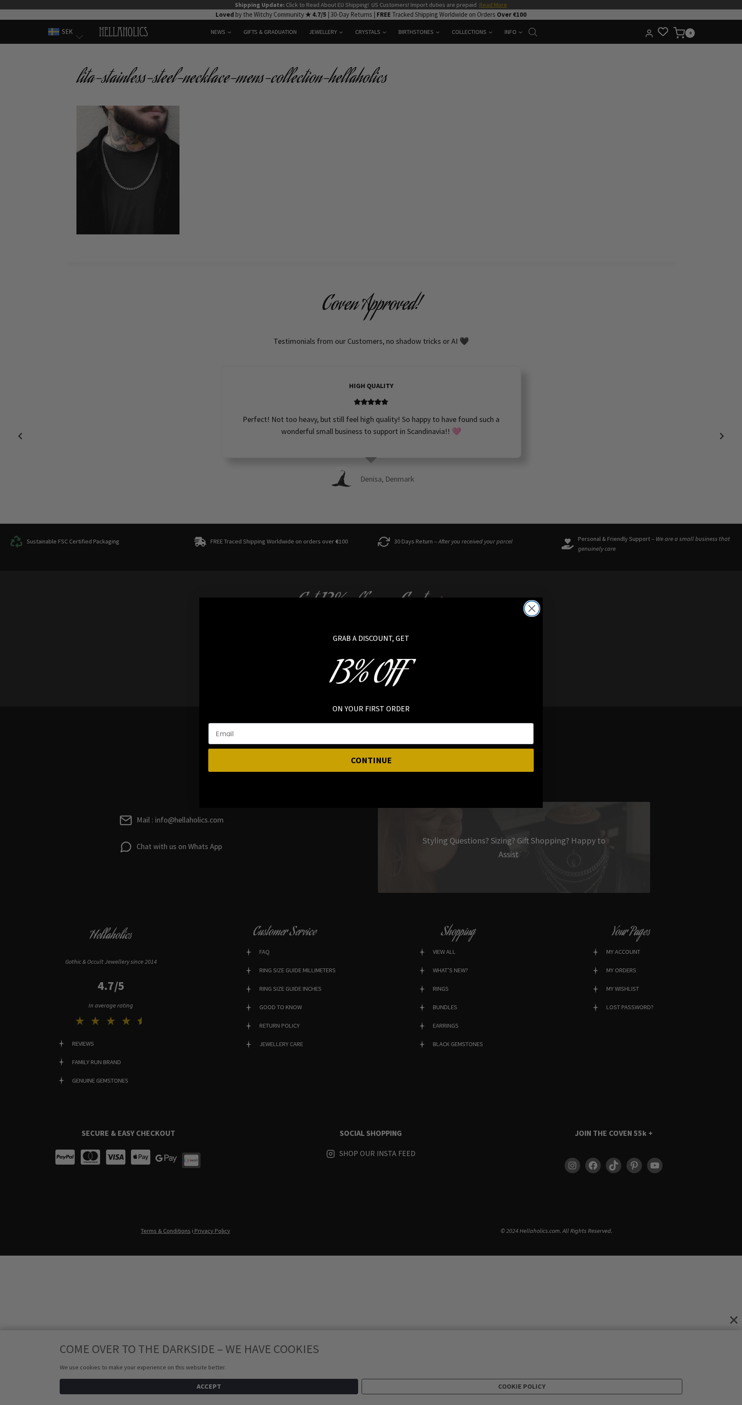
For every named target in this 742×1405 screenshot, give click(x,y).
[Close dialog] (531, 608)
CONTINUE (371, 760)
